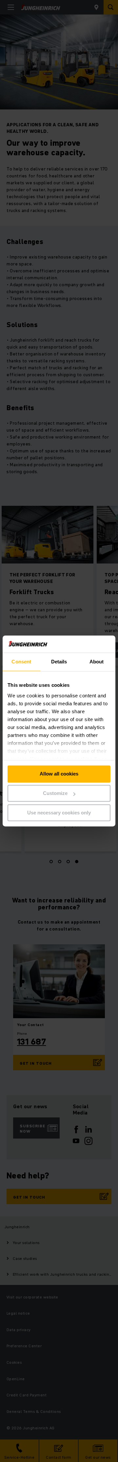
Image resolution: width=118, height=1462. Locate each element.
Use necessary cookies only (59, 812)
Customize (55, 793)
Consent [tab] (21, 662)
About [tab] (96, 662)
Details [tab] (59, 662)
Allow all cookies (59, 774)
